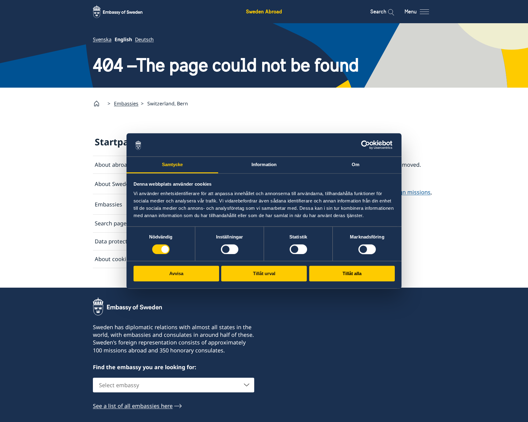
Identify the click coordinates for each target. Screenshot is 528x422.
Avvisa (176, 273)
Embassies (126, 103)
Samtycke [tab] (172, 164)
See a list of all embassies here (133, 405)
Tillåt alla (352, 273)
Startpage (117, 142)
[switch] (229, 249)
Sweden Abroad (264, 11)
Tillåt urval (264, 273)
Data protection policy (123, 241)
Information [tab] (264, 164)
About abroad (112, 164)
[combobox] (173, 385)
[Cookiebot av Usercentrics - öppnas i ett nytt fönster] (368, 145)
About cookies (113, 259)
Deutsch (144, 39)
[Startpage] (99, 103)
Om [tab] (355, 164)
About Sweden (113, 183)
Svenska (102, 39)
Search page (111, 223)
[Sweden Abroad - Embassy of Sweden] (123, 11)
